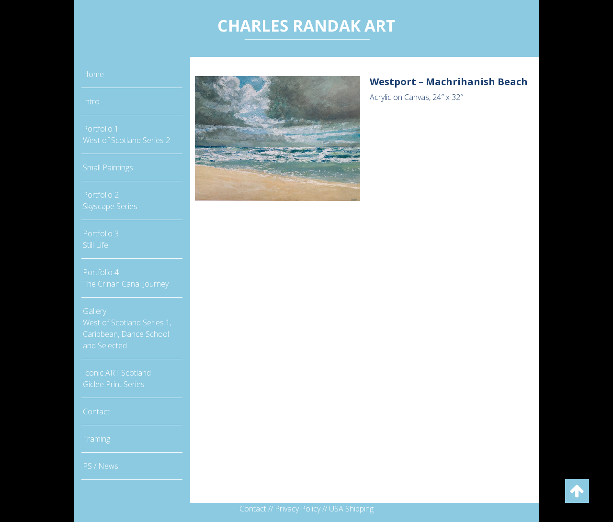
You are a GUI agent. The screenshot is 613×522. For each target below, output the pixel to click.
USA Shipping (351, 508)
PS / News (100, 466)
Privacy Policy (297, 508)
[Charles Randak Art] (306, 27)
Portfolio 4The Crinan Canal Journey (126, 278)
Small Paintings (108, 167)
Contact (96, 411)
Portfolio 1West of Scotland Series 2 (126, 134)
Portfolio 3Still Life (101, 239)
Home (93, 74)
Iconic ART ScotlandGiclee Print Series (117, 378)
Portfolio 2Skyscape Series (110, 200)
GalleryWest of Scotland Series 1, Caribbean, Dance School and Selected (127, 328)
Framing (96, 438)
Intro (91, 101)
